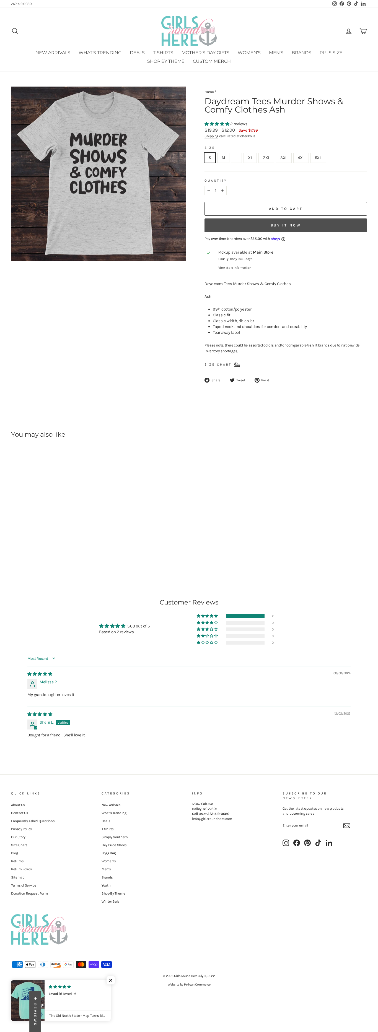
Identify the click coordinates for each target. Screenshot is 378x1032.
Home (209, 92)
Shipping (211, 136)
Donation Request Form (29, 893)
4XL (301, 157)
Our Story (18, 837)
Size (209, 148)
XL (250, 157)
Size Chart (19, 845)
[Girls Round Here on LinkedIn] (329, 843)
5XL (318, 157)
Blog (14, 853)
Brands (301, 52)
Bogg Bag (109, 853)
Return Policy (21, 869)
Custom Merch (212, 61)
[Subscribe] (346, 825)
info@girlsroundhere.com (212, 819)
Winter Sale (111, 901)
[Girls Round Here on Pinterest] (307, 843)
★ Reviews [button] (35, 1011)
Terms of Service (23, 885)
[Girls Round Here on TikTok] (318, 843)
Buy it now (286, 225)
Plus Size (331, 52)
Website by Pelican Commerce (189, 984)
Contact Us (19, 813)
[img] (39, 673)
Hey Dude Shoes (114, 845)
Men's (276, 52)
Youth (106, 885)
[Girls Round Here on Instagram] (286, 843)
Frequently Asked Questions (33, 821)
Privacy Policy (21, 829)
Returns (17, 861)
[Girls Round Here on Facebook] (296, 843)
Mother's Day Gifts (205, 52)
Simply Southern (115, 837)
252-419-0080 (21, 4)
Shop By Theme (166, 61)
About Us (18, 805)
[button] (217, 123)
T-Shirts (163, 52)
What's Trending (100, 52)
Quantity (215, 181)
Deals (137, 52)
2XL (266, 157)
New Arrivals (52, 52)
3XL (283, 157)
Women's (249, 52)
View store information (234, 268)
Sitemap (17, 877)
